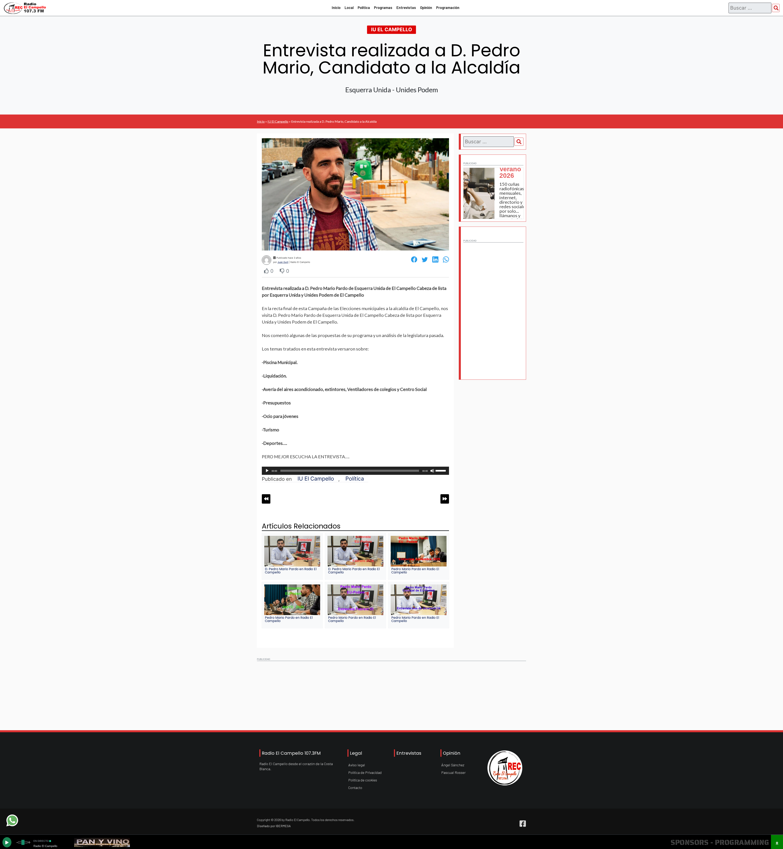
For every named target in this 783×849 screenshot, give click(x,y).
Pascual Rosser (453, 772)
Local (349, 7)
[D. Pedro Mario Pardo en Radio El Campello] (292, 551)
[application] (355, 471)
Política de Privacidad (365, 772)
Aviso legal (356, 765)
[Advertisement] (493, 306)
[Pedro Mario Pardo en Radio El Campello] (419, 551)
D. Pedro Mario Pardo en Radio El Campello (290, 571)
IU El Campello (391, 29)
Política (364, 7)
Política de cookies (362, 780)
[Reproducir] (267, 471)
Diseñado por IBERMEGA (274, 826)
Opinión (426, 7)
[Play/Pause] (6, 842)
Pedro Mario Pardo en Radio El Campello (415, 571)
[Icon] (523, 823)
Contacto (355, 787)
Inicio (336, 7)
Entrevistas (406, 7)
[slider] (441, 470)
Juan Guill (283, 262)
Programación (447, 7)
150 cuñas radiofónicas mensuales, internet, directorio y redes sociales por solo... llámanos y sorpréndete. (513, 202)
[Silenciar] (432, 471)
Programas (383, 7)
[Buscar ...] (776, 8)
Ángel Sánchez (452, 765)
